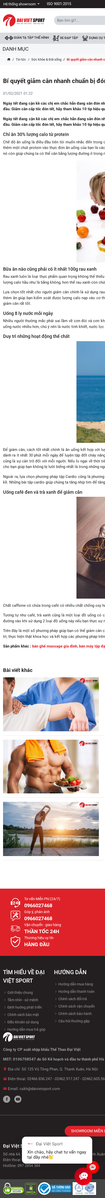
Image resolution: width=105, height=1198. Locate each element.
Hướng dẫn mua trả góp (26, 1029)
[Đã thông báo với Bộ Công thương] (55, 1188)
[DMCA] (31, 1188)
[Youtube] (17, 1099)
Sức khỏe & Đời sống (46, 59)
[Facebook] (6, 1099)
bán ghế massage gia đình (54, 646)
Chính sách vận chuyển (76, 1006)
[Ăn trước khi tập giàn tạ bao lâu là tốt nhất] (51, 767)
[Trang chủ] (8, 59)
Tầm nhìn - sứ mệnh (22, 1000)
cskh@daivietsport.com (40, 1088)
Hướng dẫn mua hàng (75, 984)
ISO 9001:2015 (59, 4)
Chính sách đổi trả (72, 999)
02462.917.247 (67, 1079)
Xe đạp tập (68, 38)
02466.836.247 (39, 1079)
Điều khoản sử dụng (23, 1022)
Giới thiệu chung (20, 992)
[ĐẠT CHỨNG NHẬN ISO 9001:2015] (84, 1188)
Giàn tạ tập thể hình (31, 37)
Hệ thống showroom (19, 4)
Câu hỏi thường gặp (74, 1021)
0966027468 (38, 905)
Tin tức (21, 59)
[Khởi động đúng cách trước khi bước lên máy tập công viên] (51, 829)
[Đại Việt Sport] (24, 20)
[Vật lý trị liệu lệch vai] (51, 704)
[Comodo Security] (14, 1188)
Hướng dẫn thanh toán (76, 991)
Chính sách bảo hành (75, 1014)
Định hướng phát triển (24, 1007)
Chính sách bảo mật (23, 1015)
